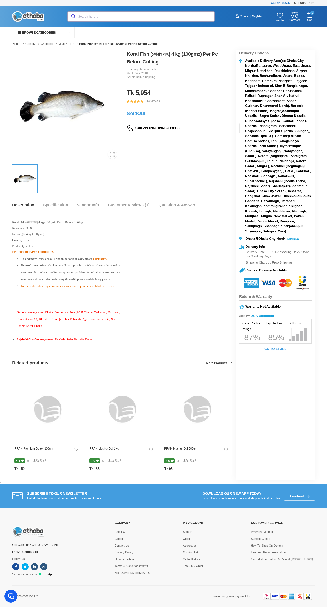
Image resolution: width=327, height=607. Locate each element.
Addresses (190, 545)
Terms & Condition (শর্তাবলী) (131, 566)
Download (297, 496)
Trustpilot (49, 574)
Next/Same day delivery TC (132, 572)
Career (119, 538)
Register (257, 16)
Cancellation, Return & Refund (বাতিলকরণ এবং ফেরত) (282, 559)
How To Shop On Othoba (267, 545)
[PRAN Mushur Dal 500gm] (197, 409)
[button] (43, 32)
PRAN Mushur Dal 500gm (180, 448)
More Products (217, 363)
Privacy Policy (124, 552)
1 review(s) (152, 101)
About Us (121, 531)
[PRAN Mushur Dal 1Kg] (122, 409)
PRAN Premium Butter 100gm (33, 448)
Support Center (260, 538)
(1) (178, 460)
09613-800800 (25, 552)
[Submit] (73, 16)
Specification (55, 205)
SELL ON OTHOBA (304, 3)
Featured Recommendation (268, 552)
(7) (103, 460)
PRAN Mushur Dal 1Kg (104, 448)
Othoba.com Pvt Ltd (25, 596)
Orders (187, 538)
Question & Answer (177, 205)
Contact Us (122, 545)
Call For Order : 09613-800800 (157, 128)
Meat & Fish (148, 69)
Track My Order (193, 566)
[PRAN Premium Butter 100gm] (47, 409)
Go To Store (275, 349)
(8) (28, 460)
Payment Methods (263, 531)
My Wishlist (190, 552)
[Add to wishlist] (76, 449)
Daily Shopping (145, 77)
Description (23, 205)
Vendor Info (88, 205)
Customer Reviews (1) (129, 205)
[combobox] (141, 16)
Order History (191, 559)
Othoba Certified (125, 559)
